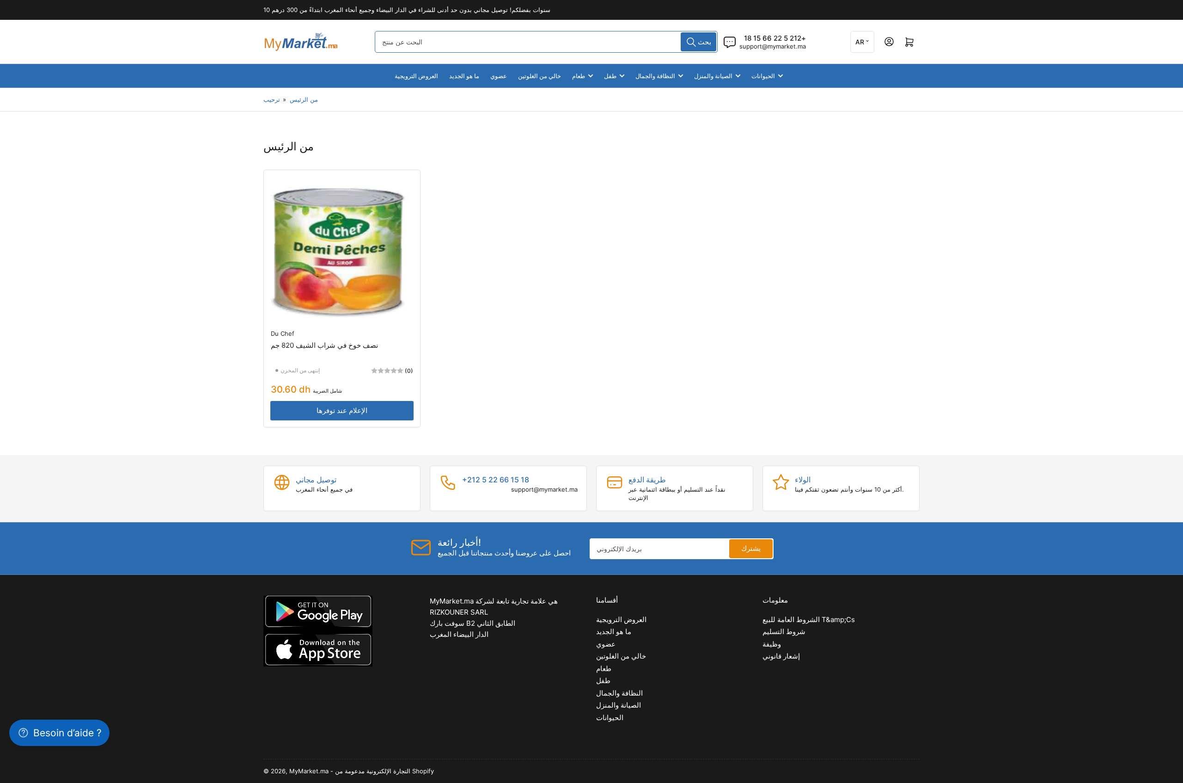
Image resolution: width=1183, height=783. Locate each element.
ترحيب (271, 99)
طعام (578, 76)
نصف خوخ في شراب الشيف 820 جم (324, 345)
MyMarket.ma (309, 771)
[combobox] (546, 42)
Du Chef (282, 333)
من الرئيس (304, 99)
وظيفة (771, 644)
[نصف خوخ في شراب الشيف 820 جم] (342, 248)
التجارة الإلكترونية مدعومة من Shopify (384, 771)
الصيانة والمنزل (713, 76)
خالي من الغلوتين (539, 76)
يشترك (751, 548)
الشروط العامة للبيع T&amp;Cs (808, 619)
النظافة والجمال (655, 76)
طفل (610, 76)
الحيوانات (763, 76)
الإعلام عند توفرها (342, 410)
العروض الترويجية (416, 76)
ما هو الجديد (464, 76)
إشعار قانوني (781, 656)
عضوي (498, 76)
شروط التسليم (783, 631)
